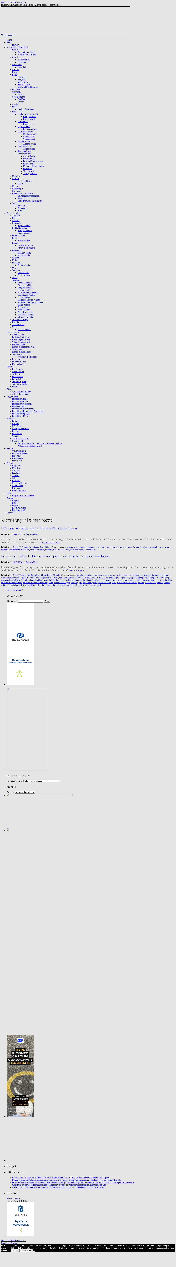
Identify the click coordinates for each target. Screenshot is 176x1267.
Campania (16, 223)
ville (67, 550)
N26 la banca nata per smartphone (89, 1187)
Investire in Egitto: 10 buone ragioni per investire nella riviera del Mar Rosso (55, 556)
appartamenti (81, 547)
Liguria (15, 243)
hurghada (144, 547)
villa (62, 550)
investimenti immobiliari (11, 582)
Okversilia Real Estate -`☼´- (13, 2)
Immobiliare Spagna (21, 414)
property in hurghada (88, 582)
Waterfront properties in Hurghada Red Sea (87, 1185)
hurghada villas (165, 580)
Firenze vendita (24, 290)
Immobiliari (17, 433)
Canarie (15, 57)
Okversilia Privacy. (9, 1243)
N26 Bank (16, 426)
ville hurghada (68, 585)
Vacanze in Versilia (20, 438)
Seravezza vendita (25, 314)
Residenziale (17, 369)
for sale (136, 547)
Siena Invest (28, 171)
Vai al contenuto (8, 35)
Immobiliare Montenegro (23, 409)
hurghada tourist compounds (145, 580)
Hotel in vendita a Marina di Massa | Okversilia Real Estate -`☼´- (40, 1177)
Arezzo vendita (24, 285)
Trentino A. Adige (20, 319)
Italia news (16, 456)
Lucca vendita (24, 297)
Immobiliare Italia (19, 399)
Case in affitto (13, 332)
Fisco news (17, 461)
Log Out (16, 505)
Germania (16, 92)
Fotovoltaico (17, 379)
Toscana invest (24, 154)
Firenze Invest (29, 158)
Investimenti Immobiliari (17, 47)
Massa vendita (24, 305)
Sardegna (16, 270)
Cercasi (10, 366)
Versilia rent (17, 349)
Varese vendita (24, 255)
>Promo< (11, 418)
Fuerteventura (24, 59)
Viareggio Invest (30, 173)
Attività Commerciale (21, 391)
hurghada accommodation (103, 580)
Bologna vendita (25, 230)
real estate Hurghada (107, 582)
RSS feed (16, 488)
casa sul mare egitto (83, 575)
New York (16, 191)
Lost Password (18, 510)
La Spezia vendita (25, 245)
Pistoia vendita (24, 310)
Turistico (16, 374)
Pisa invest (27, 168)
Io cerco (15, 386)
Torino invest (29, 149)
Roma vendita (24, 240)
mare (32, 550)
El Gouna (22, 77)
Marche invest (24, 141)
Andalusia (22, 206)
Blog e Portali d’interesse (23, 495)
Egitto (14, 74)
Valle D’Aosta (18, 324)
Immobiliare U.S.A (20, 416)
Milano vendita (24, 253)
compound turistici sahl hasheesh (99, 577)
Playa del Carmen (25, 181)
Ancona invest (29, 144)
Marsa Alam (23, 82)
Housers (15, 423)
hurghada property (124, 580)
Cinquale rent (18, 334)
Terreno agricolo (19, 381)
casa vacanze (98, 575)
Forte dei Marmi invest (33, 161)
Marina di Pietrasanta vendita (30, 302)
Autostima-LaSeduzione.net (30, 446)
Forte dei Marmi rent (21, 337)
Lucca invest (28, 163)
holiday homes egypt (58, 580)
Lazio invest (23, 121)
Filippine (16, 89)
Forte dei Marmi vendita (28, 292)
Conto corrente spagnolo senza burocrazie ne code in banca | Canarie (42, 1187)
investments (14, 550)
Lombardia (17, 250)
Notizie (10, 448)
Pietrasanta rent (18, 344)
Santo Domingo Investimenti (30, 201)
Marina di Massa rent (21, 352)
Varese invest (29, 139)
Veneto (15, 327)
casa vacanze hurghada (133, 575)
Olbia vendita (23, 272)
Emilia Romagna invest (28, 114)
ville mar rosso (76, 550)
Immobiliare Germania (22, 404)
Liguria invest (24, 126)
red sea (141, 582)
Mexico (15, 178)
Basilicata (16, 218)
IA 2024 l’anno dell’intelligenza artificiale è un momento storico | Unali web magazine (49, 1180)
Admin (10, 498)
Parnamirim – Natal (26, 52)
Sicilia (14, 277)
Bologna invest (29, 116)
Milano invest (29, 136)
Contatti (10, 513)
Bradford (21, 99)
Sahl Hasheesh (24, 84)
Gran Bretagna (18, 97)
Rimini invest (29, 119)
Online (13, 1198)
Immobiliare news (20, 453)
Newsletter (16, 468)
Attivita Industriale (20, 394)
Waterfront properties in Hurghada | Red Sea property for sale (38, 1185)
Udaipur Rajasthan (26, 109)
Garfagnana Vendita (26, 295)
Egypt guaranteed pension (138, 577)
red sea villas (150, 582)
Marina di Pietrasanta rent (23, 347)
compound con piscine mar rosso (44, 577)
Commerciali (17, 441)
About (9, 42)
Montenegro (17, 188)
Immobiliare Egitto (20, 401)
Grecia (15, 104)
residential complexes (16, 585)
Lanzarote (22, 62)
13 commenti (95, 585)
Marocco (16, 176)
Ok (13, 1251)
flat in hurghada (27, 580)
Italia (14, 111)
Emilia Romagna (19, 228)
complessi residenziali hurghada (15, 577)
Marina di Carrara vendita (29, 300)
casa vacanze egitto (113, 575)
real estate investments (127, 582)
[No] (34, 1251)
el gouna (120, 547)
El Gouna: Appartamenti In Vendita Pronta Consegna (39, 528)
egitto (113, 547)
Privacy (15, 45)
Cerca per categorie (15, 781)
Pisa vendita (23, 307)
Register (15, 500)
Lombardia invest (25, 131)
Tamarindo (22, 67)
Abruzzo (16, 215)
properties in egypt (62, 582)
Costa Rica (17, 64)
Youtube (15, 475)
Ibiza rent (16, 359)
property (74, 582)
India (14, 107)
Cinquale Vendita (25, 287)
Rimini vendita (24, 233)
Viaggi (15, 436)
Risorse (15, 431)
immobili (153, 547)
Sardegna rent (18, 354)
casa (103, 547)
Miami (15, 186)
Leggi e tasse (12, 396)
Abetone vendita (25, 282)
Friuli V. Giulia (18, 235)
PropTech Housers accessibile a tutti (105, 1180)
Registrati (16, 466)
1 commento (90, 550)
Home (9, 40)
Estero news (17, 458)
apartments (70, 547)
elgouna (128, 547)
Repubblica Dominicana (22, 193)
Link (9, 493)
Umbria (15, 322)
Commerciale (18, 371)
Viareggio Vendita (25, 317)
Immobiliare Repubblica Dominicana (28, 411)
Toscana (15, 280)
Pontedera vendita (25, 312)
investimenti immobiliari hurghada (38, 582)
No (17, 1251)
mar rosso (25, 550)
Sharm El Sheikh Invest (28, 87)
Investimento (17, 376)
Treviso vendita (24, 329)
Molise (15, 260)
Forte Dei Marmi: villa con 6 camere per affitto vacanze (110, 1182)
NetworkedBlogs (19, 483)
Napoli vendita (24, 225)
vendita (56, 550)
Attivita (10, 389)
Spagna (15, 203)
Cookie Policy (26, 1251)
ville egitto (56, 585)
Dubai (14, 72)
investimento (163, 547)
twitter (15, 478)
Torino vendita (24, 265)
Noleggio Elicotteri (20, 428)
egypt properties (157, 577)
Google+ (16, 470)
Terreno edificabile (20, 384)
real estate (40, 550)
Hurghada (22, 79)
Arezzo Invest (29, 156)
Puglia (15, 267)
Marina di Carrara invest (33, 166)
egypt (123, 577)
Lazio (14, 238)
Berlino (21, 94)
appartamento (94, 547)
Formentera (23, 208)
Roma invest (28, 124)
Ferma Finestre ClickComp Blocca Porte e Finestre (40, 443)
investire (4, 550)
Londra (21, 102)
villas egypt (45, 585)
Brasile (15, 50)
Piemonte (16, 262)
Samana (21, 198)
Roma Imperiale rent (21, 339)
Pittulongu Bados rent (27, 357)
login (14, 503)
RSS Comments (19, 490)
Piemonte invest (24, 146)
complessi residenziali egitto (156, 575)
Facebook (16, 473)
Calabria (15, 220)
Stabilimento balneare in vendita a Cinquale (90, 1177)
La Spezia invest (30, 129)
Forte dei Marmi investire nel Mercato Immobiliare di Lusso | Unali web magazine (47, 1182)
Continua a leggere (50, 542)
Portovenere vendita (26, 248)
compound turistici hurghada (71, 577)
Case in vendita (13, 213)
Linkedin (16, 480)
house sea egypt (75, 580)
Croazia (15, 69)
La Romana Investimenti (28, 196)
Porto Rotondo (24, 275)
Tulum (20, 183)
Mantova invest (29, 134)
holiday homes (41, 580)
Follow (10, 463)
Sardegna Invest (24, 151)
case (107, 547)
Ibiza (20, 210)
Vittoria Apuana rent (21, 342)
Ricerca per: (12, 601)
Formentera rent (19, 362)
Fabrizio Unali (31, 534)
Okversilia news (19, 451)
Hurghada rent (18, 364)
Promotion (16, 421)
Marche (15, 258)
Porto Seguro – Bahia (27, 55)
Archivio (10, 792)
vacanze (48, 550)
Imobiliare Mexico (20, 406)
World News (17, 485)
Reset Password (19, 508)
